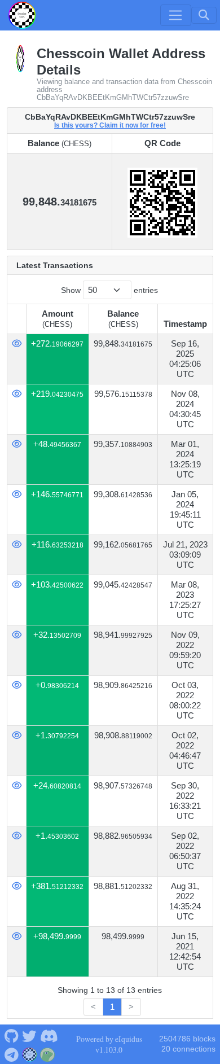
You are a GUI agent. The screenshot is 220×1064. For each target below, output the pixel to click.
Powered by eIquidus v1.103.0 (109, 1044)
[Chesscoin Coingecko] (47, 1053)
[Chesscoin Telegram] (11, 1053)
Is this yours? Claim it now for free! (110, 125)
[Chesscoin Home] (22, 15)
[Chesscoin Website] (29, 1053)
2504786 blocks (187, 1039)
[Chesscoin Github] (11, 1035)
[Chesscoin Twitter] (29, 1035)
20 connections (188, 1049)
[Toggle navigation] (175, 15)
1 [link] (112, 1007)
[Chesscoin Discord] (49, 1035)
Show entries (110, 290)
